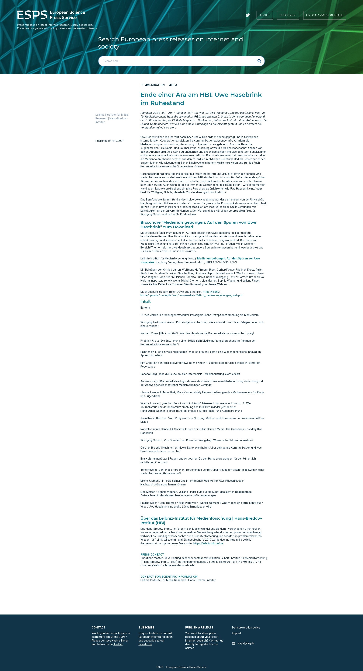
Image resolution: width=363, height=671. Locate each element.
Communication (152, 85)
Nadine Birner (120, 640)
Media (172, 85)
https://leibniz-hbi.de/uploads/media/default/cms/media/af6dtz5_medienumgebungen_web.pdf (191, 293)
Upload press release (324, 15)
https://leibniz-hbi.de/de (208, 543)
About (264, 15)
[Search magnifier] (259, 61)
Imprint (236, 633)
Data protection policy (246, 627)
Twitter (118, 644)
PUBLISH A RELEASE (199, 627)
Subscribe (288, 15)
